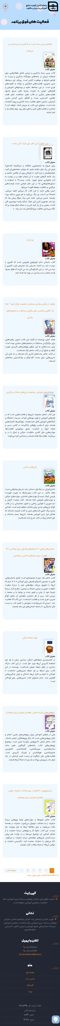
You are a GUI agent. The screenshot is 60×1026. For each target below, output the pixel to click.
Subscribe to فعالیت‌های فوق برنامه (43, 875)
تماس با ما (30, 979)
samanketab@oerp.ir (32, 954)
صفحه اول (30, 972)
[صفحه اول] (42, 6)
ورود (30, 991)
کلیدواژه (30, 985)
